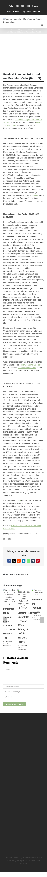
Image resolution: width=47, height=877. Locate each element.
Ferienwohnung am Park (30, 365)
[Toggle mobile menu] (42, 25)
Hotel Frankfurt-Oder (27, 368)
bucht (18, 500)
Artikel (35, 195)
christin (24, 574)
